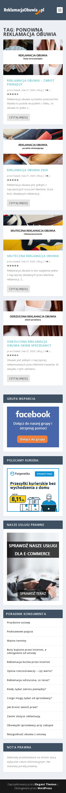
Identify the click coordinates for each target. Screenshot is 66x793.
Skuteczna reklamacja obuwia (33, 256)
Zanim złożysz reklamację (23, 716)
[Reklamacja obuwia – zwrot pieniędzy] (33, 57)
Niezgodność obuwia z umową (26, 734)
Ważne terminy (16, 640)
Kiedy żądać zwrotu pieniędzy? (26, 689)
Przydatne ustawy (18, 622)
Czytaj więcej (18, 117)
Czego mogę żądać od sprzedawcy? (29, 698)
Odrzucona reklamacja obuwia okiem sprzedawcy (29, 344)
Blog (39, 90)
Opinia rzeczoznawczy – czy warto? (29, 671)
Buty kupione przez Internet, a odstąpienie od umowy (26, 651)
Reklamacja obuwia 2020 (27, 170)
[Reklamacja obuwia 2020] (33, 147)
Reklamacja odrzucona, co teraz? (28, 680)
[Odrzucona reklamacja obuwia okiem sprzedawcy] (33, 318)
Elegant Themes (45, 784)
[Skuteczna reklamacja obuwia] (33, 232)
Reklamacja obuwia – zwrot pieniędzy (31, 82)
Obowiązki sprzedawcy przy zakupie (30, 725)
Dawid (16, 90)
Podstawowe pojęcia (20, 631)
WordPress (45, 788)
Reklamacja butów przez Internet (28, 662)
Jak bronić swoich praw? (22, 707)
